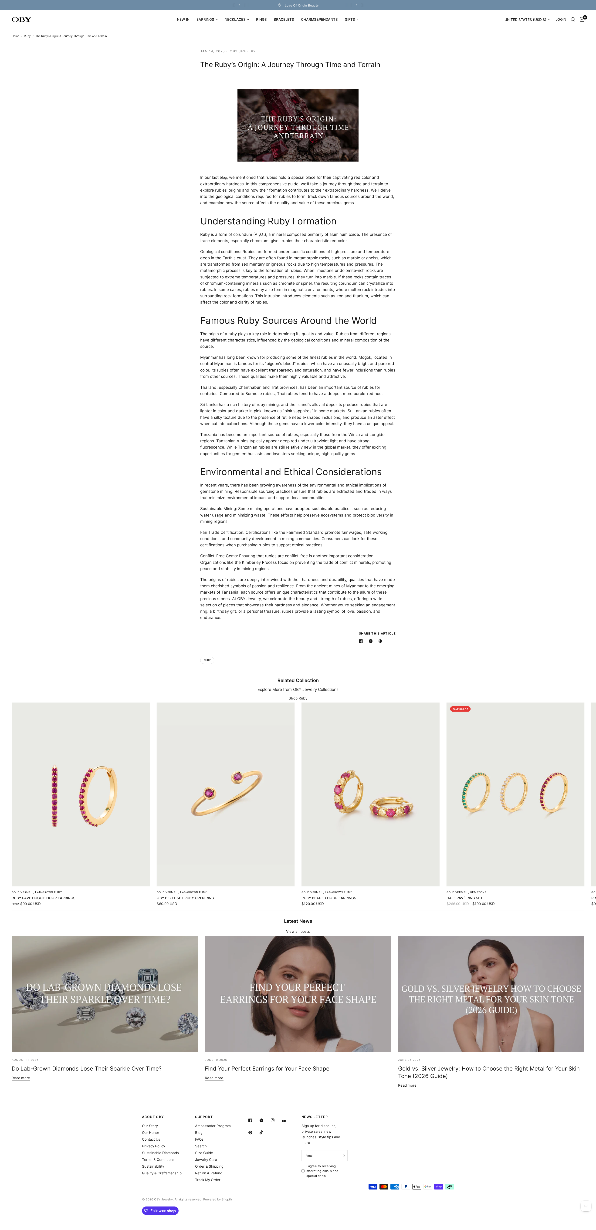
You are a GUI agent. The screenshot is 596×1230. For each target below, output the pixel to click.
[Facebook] (253, 1120)
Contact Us (151, 1139)
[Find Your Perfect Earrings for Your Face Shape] (298, 994)
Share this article (377, 633)
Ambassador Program (213, 1126)
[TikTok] (265, 1132)
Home (15, 36)
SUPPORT (204, 1116)
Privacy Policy (153, 1146)
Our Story (150, 1126)
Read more (21, 1078)
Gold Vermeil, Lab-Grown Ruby (37, 892)
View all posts (298, 931)
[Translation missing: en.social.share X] (371, 641)
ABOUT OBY (153, 1116)
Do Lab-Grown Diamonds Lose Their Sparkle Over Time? (87, 1068)
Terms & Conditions (158, 1159)
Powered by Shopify (218, 1199)
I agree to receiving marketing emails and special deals (322, 1171)
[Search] (573, 19)
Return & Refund (208, 1173)
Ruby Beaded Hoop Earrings (328, 898)
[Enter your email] (343, 1155)
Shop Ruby (298, 698)
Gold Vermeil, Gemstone (467, 892)
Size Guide (204, 1153)
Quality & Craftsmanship (162, 1173)
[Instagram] (276, 1120)
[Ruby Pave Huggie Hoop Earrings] (81, 794)
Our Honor (150, 1132)
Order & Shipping (209, 1166)
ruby (207, 660)
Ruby (27, 36)
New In (183, 19)
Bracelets (284, 19)
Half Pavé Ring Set (465, 898)
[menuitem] (183, 19)
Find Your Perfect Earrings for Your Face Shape (267, 1068)
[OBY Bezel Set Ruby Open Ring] (226, 794)
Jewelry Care (206, 1159)
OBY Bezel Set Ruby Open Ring (185, 898)
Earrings (205, 19)
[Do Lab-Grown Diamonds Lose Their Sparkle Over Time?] (105, 994)
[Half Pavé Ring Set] (516, 794)
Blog (199, 1132)
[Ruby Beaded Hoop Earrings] (370, 794)
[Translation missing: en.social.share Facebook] (362, 641)
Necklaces (235, 19)
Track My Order (207, 1180)
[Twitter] (265, 1120)
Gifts (350, 19)
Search (201, 1146)
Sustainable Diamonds (160, 1153)
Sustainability (153, 1166)
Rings (261, 19)
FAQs (199, 1139)
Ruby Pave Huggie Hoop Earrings (43, 898)
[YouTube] (287, 1121)
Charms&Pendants (319, 19)
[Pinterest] (253, 1132)
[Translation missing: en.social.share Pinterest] (381, 641)
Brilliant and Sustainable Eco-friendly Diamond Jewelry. (301, 5)
